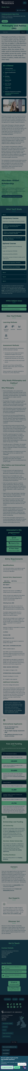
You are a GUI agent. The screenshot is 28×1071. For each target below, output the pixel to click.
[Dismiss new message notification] (26, 1063)
